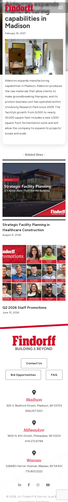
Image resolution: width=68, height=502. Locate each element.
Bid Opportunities (23, 375)
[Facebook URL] (29, 485)
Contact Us (34, 363)
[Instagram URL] (37, 485)
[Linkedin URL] (19, 485)
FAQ (54, 375)
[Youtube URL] (48, 485)
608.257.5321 (34, 411)
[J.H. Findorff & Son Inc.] (19, 7)
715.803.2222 (34, 471)
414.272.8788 (34, 441)
